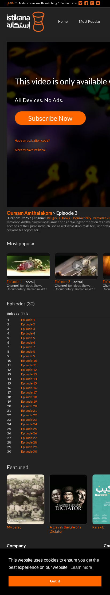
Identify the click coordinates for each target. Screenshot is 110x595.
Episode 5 (28, 338)
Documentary (82, 218)
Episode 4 (28, 333)
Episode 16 (29, 388)
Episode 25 (29, 429)
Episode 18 (29, 397)
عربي (10, 2)
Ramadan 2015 (37, 289)
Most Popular (89, 21)
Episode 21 (29, 411)
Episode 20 (29, 406)
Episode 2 (63, 281)
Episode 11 (29, 365)
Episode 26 (29, 433)
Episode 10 (29, 361)
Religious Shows (58, 218)
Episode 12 (29, 370)
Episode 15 (29, 383)
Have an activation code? (32, 140)
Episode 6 (28, 342)
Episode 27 (29, 438)
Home (63, 21)
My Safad (14, 527)
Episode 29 (29, 447)
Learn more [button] (81, 567)
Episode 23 (29, 420)
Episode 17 (29, 392)
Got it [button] (55, 581)
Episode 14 (29, 379)
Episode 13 (29, 374)
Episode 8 (28, 351)
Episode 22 (29, 415)
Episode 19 (29, 401)
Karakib (98, 527)
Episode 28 (29, 442)
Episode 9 (28, 356)
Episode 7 (28, 347)
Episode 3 (28, 329)
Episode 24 (29, 424)
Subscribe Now (50, 118)
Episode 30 (29, 451)
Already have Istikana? (30, 150)
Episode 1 (15, 281)
